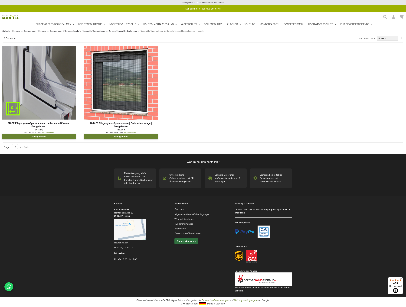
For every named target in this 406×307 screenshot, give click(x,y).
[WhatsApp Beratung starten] (8, 286)
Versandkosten (48, 132)
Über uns (179, 209)
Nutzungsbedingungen (245, 300)
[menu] (203, 24)
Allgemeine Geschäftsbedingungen (192, 214)
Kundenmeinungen (183, 224)
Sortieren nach (367, 38)
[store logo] (191, 17)
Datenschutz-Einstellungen (187, 233)
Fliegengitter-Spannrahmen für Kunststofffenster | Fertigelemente (110, 30)
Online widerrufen (186, 241)
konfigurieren (39, 136)
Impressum (180, 228)
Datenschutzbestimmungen (215, 300)
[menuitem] (54, 24)
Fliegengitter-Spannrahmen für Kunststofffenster (59, 30)
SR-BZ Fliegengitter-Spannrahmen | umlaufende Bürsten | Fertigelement (39, 125)
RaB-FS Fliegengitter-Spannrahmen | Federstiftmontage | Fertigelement (121, 125)
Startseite (6, 30)
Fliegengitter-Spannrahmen (24, 30)
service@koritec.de (123, 247)
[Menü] (401, 279)
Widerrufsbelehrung (184, 219)
